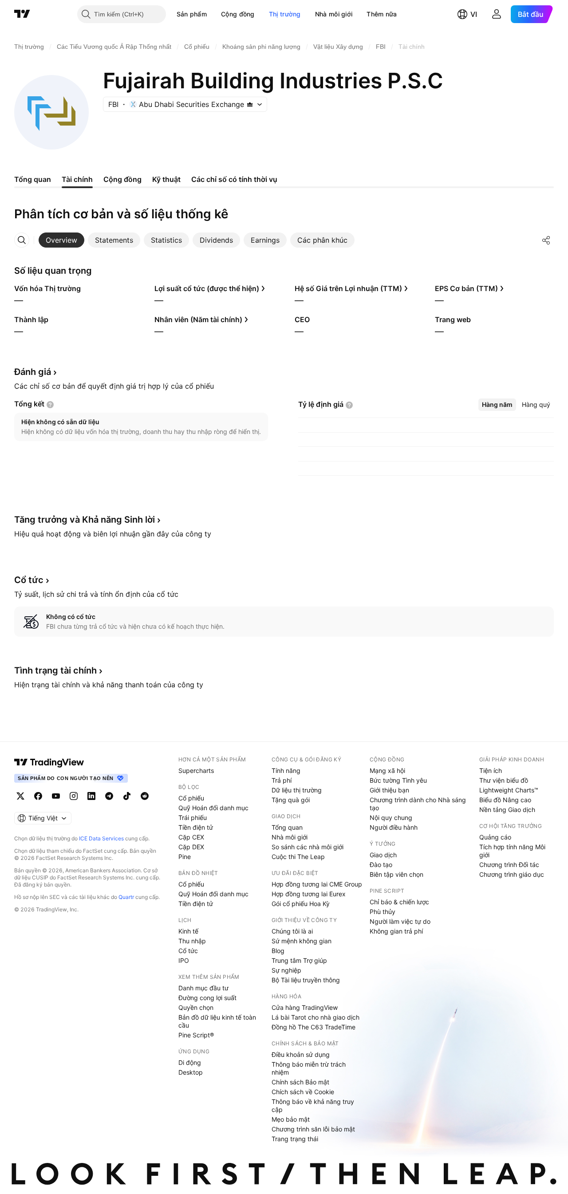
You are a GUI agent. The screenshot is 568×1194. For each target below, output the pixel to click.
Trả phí (282, 780)
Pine (184, 856)
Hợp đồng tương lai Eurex (309, 894)
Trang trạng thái (295, 1139)
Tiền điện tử (195, 827)
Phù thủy (382, 911)
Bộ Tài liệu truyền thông (306, 980)
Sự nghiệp (286, 970)
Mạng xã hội (387, 770)
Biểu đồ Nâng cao (505, 800)
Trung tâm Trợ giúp (299, 960)
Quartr (126, 897)
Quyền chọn (195, 1007)
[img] (250, 104)
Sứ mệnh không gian (301, 941)
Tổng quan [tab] (32, 179)
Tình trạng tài (55, 670)
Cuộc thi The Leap (298, 856)
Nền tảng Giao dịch (507, 809)
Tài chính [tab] (77, 179)
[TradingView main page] (49, 762)
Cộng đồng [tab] (122, 179)
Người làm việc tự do (400, 921)
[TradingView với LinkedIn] (91, 796)
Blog (278, 950)
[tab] (61, 240)
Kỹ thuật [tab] (166, 179)
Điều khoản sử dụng (301, 1054)
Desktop (190, 1072)
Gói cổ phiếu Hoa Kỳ (301, 903)
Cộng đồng (238, 14)
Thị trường (285, 14)
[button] (213, 14)
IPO (183, 960)
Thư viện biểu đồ (503, 780)
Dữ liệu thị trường (297, 790)
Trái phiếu (192, 817)
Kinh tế (188, 931)
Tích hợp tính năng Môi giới (512, 851)
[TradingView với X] (20, 796)
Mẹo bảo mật (291, 1119)
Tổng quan (287, 827)
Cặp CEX (191, 837)
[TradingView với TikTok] (127, 796)
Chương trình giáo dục (511, 874)
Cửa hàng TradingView (305, 1007)
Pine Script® (196, 1035)
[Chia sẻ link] (546, 240)
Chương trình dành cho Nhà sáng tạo (418, 804)
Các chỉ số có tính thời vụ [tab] (234, 179)
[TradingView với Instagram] (73, 796)
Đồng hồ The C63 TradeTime (313, 1027)
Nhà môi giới (334, 14)
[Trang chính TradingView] (22, 14)
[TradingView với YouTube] (56, 796)
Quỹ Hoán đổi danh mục (213, 808)
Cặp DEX (191, 847)
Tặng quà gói (291, 800)
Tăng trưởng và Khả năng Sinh (84, 519)
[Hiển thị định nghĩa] (50, 405)
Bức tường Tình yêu (398, 780)
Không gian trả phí (396, 931)
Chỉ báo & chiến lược (399, 902)
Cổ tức (188, 950)
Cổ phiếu (191, 798)
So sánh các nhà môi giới (307, 847)
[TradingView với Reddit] (144, 796)
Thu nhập (192, 941)
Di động (189, 1062)
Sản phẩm (192, 14)
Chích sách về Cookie (303, 1091)
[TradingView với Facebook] (38, 796)
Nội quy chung (391, 817)
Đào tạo (381, 864)
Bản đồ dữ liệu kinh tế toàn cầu (217, 1021)
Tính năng (286, 770)
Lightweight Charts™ (508, 790)
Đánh (32, 371)
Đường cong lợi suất (207, 997)
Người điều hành (394, 827)
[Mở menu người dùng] (496, 14)
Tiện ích (490, 770)
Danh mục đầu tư (203, 988)
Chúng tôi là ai (292, 931)
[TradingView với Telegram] (109, 796)
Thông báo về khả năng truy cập (313, 1105)
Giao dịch (383, 855)
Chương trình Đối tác (509, 864)
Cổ (28, 580)
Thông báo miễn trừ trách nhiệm (309, 1068)
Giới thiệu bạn (389, 790)
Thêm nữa (382, 14)
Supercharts (196, 770)
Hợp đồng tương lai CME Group (317, 884)
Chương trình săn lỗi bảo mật (313, 1129)
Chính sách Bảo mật (300, 1082)
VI (473, 14)
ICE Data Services (101, 838)
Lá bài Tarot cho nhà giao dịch (315, 1017)
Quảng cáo (495, 837)
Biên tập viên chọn (396, 874)
